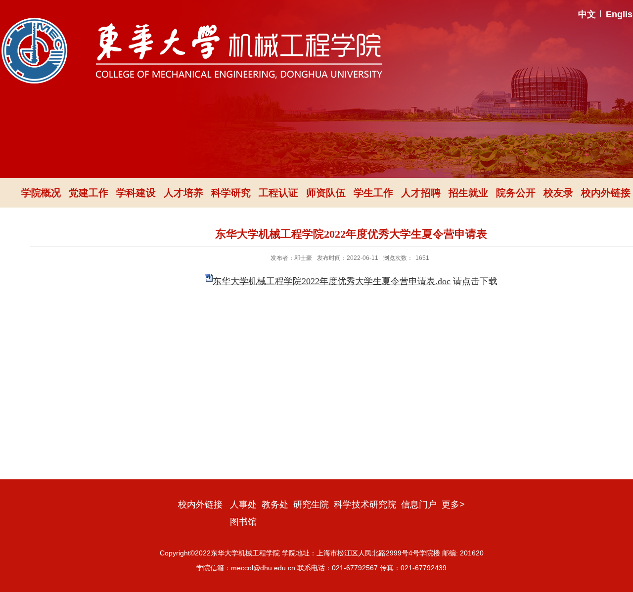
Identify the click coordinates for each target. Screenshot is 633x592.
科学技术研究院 (365, 504)
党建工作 (88, 192)
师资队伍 (326, 192)
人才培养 (183, 192)
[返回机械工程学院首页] (191, 21)
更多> (453, 504)
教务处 (275, 504)
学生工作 (373, 192)
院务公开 (516, 192)
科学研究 (231, 192)
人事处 (243, 504)
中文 (587, 14)
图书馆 (243, 522)
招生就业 (468, 192)
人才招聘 (421, 192)
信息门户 (419, 504)
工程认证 (278, 192)
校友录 (558, 192)
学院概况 (41, 192)
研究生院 (311, 504)
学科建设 (136, 192)
